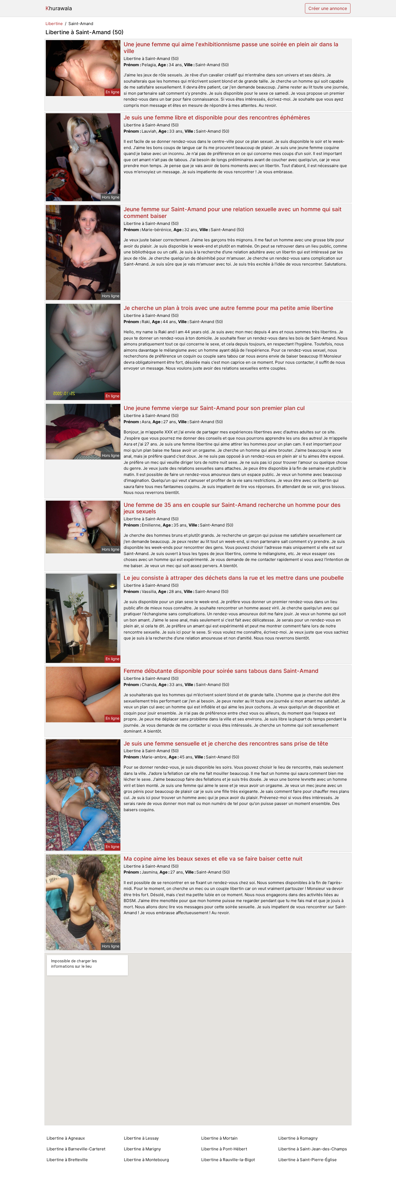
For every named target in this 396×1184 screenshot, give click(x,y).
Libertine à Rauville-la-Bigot (228, 1159)
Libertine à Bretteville (67, 1159)
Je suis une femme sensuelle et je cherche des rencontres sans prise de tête (226, 743)
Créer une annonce (327, 8)
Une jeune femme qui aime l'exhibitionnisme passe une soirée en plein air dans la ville (231, 47)
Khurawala (59, 8)
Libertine (54, 23)
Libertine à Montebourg (146, 1159)
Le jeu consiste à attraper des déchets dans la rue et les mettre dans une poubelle (234, 577)
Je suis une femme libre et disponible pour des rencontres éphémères (217, 117)
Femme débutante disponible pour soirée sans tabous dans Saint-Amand (221, 670)
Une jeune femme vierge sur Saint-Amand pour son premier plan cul (214, 408)
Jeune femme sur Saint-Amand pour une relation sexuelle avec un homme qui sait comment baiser (233, 212)
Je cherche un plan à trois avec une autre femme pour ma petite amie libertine (228, 308)
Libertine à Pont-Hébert (224, 1148)
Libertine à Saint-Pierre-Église (307, 1159)
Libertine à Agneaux (66, 1138)
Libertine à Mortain (219, 1138)
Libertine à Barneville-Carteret (76, 1148)
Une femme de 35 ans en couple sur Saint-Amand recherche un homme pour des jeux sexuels (232, 508)
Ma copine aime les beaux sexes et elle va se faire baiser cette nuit (213, 858)
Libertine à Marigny (142, 1148)
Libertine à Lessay (141, 1138)
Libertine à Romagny (298, 1138)
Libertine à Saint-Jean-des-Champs (312, 1148)
